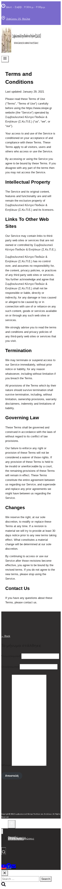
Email (10, 667)
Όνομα (11, 656)
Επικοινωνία (16, 839)
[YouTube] (3, 867)
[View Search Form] (3, 851)
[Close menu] (2, 831)
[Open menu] (5, 59)
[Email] (13, 867)
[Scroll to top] (4, 824)
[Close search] (4, 873)
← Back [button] (5, 636)
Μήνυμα (6, 765)
